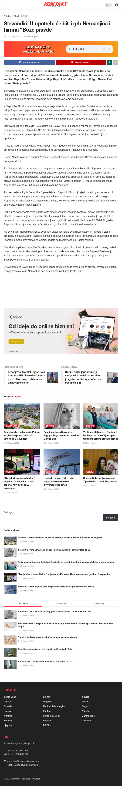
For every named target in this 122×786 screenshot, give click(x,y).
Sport (85, 701)
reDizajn (36, 778)
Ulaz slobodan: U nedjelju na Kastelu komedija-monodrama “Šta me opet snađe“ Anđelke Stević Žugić (65, 625)
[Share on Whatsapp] (109, 62)
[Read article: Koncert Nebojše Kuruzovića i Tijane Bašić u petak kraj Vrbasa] (101, 462)
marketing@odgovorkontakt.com (23, 761)
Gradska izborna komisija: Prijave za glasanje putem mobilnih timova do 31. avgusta (22, 435)
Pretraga (8, 512)
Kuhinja (8, 715)
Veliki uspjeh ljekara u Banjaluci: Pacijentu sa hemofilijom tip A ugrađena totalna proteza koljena (100, 435)
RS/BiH (24, 16)
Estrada (8, 706)
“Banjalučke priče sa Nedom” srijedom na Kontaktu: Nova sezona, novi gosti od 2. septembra (19, 483)
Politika (47, 710)
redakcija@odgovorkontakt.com (22, 764)
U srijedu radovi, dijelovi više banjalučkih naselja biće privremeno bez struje (59, 481)
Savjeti (85, 696)
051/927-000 (21, 750)
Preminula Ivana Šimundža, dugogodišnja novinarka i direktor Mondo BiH (61, 435)
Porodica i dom (51, 715)
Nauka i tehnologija (54, 706)
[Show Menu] (5, 5)
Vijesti (16, 16)
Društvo (50, 426)
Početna (7, 16)
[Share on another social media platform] (115, 62)
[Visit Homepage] (56, 4)
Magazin (47, 701)
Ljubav (47, 696)
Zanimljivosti (89, 715)
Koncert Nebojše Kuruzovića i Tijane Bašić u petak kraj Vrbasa (100, 479)
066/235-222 (22, 754)
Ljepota (8, 725)
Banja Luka (11, 426)
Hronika (8, 710)
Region (47, 720)
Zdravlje (86, 720)
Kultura (90, 472)
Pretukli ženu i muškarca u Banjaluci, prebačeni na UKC (45, 661)
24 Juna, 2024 (13, 36)
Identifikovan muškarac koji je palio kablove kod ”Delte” (46, 649)
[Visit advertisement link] (61, 331)
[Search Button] (116, 5)
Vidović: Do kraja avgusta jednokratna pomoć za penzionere (47, 636)
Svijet (85, 706)
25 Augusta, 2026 (12, 443)
